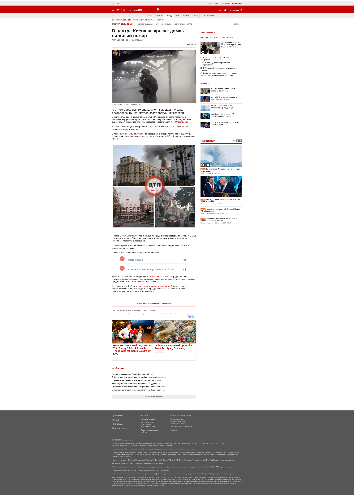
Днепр (142, 20)
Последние (204, 37)
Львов (153, 20)
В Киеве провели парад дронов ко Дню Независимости (139, 377)
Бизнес (186, 15)
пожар (128, 310)
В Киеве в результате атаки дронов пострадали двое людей (217, 58)
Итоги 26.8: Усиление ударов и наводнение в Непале (224, 98)
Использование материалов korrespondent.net (148, 425)
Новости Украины (207, 173)
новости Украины (150, 310)
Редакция (173, 430)
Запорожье (160, 20)
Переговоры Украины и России (148, 24)
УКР (118, 3)
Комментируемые (227, 37)
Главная (148, 15)
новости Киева (166, 24)
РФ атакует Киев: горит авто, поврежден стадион (136, 383)
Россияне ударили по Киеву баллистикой (132, 374)
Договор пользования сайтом (180, 415)
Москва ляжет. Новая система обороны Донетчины (223, 90)
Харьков (135, 20)
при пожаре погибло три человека (154, 286)
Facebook (119, 416)
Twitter (117, 420)
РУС (113, 3)
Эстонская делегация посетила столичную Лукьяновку (139, 390)
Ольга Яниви (120, 40)
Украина (159, 15)
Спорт (195, 15)
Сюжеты (204, 83)
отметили (138, 134)
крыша (122, 310)
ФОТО (217, 3)
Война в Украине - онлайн (183, 24)
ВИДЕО (211, 3)
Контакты (145, 416)
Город (169, 15)
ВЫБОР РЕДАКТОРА (208, 140)
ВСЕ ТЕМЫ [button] (236, 24)
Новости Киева (207, 32)
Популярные (214, 37)
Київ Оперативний (179, 122)
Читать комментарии (154, 396)
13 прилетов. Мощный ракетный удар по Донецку (223, 107)
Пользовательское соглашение (181, 426)
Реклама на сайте (148, 419)
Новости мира (205, 204)
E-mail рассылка (121, 428)
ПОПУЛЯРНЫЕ (225, 3)
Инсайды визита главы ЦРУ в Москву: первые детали (223, 115)
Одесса (147, 20)
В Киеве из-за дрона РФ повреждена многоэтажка (136, 380)
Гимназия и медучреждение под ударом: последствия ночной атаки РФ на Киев (219, 74)
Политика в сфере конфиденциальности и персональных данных (178, 421)
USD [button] (129, 10)
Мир (177, 15)
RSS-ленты (119, 424)
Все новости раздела (119, 20)
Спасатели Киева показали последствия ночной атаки (138, 387)
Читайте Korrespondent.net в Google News (154, 303)
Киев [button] (113, 10)
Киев (129, 20)
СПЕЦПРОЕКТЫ (237, 3)
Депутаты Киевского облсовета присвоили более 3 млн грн (231, 45)
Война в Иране (156, 24)
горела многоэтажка (158, 276)
